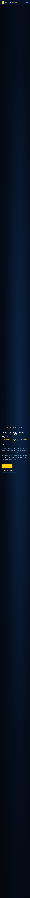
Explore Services (9, 470)
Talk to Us (7, 466)
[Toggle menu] (26, 2)
